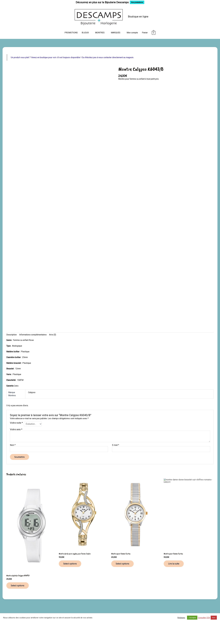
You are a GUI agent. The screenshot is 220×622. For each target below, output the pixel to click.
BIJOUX (85, 32)
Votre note (16, 423)
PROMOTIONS (71, 32)
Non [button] (213, 618)
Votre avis (16, 429)
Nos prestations (137, 2)
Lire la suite (173, 563)
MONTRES (100, 32)
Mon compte (132, 32)
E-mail (115, 445)
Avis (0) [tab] (52, 334)
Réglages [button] (181, 618)
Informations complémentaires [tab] (33, 334)
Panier (145, 32)
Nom (13, 445)
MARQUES (115, 32)
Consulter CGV (204, 618)
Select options (17, 585)
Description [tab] (11, 334)
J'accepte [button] (192, 618)
